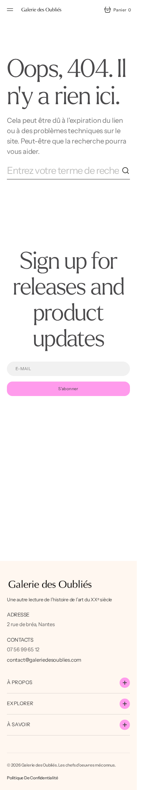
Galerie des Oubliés (39, 765)
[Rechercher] (126, 171)
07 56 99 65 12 (23, 649)
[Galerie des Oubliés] (41, 10)
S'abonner (68, 388)
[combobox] (64, 170)
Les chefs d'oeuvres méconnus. (86, 765)
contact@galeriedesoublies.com (44, 659)
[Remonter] (128, 781)
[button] (11, 10)
